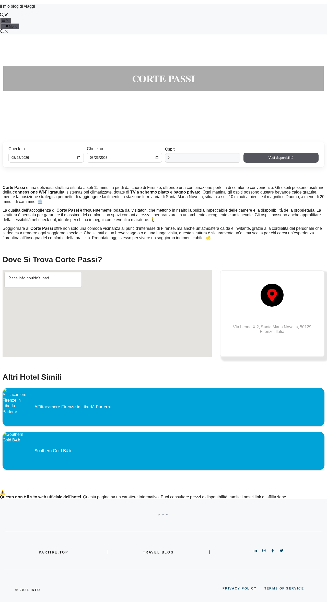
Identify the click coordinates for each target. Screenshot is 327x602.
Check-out (96, 149)
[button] (4, 15)
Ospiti (170, 149)
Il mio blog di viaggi (17, 6)
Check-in (16, 149)
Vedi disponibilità (280, 158)
